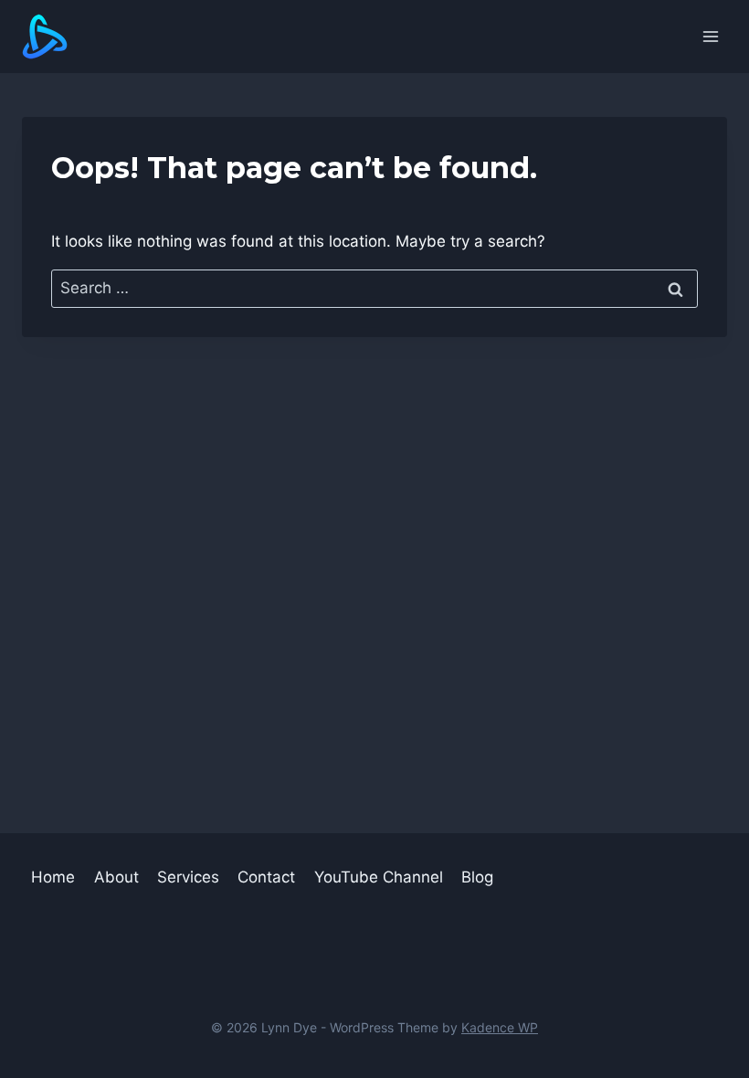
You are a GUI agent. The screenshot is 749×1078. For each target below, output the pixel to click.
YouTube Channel (378, 877)
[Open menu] (710, 36)
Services (188, 877)
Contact (266, 877)
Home (53, 877)
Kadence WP (499, 1027)
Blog (477, 877)
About (116, 877)
